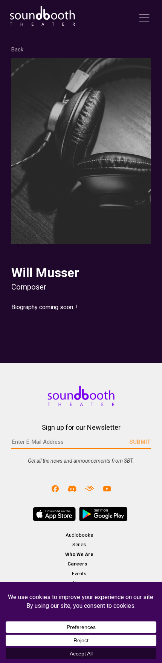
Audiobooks (79, 535)
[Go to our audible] (89, 488)
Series (79, 544)
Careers (77, 564)
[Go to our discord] (72, 488)
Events (79, 573)
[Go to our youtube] (107, 488)
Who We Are (79, 554)
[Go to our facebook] (55, 488)
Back (17, 49)
